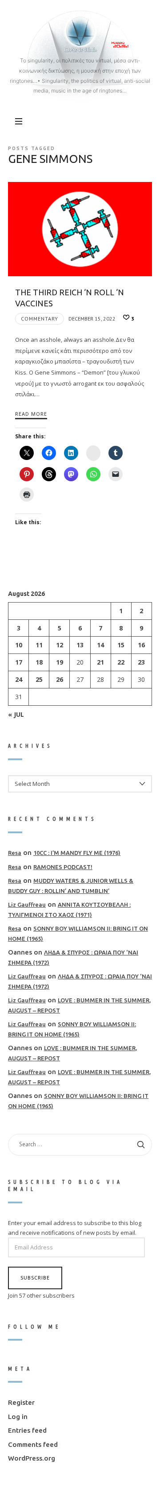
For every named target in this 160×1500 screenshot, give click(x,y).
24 (18, 679)
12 (59, 645)
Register (21, 1402)
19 (59, 662)
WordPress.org (31, 1458)
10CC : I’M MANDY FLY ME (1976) (76, 853)
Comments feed (33, 1444)
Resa (14, 853)
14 (100, 645)
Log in (18, 1416)
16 (141, 645)
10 (18, 645)
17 (18, 662)
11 (39, 645)
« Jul (16, 714)
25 (39, 679)
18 (39, 662)
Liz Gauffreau (27, 904)
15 (120, 645)
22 (120, 662)
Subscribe (35, 1277)
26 (59, 679)
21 (100, 662)
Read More (31, 413)
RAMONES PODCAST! (62, 866)
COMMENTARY (39, 318)
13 (80, 645)
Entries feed (27, 1430)
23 (141, 662)
